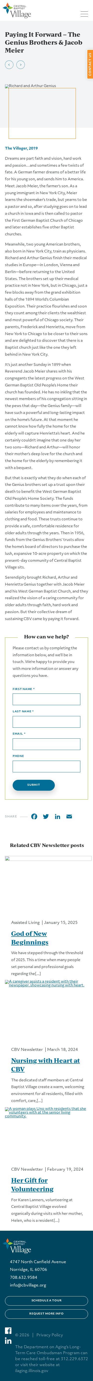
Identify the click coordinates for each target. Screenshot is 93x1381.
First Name (24, 689)
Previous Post (9, 65)
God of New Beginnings (29, 937)
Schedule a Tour (46, 1300)
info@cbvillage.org (28, 1285)
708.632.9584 (23, 1278)
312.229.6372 (74, 1359)
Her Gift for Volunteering (32, 1184)
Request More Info (46, 1314)
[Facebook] (34, 816)
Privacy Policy (49, 1335)
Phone (18, 756)
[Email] (69, 816)
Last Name (23, 711)
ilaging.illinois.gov (31, 1371)
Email (19, 734)
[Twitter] (46, 816)
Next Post (20, 65)
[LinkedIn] (58, 816)
